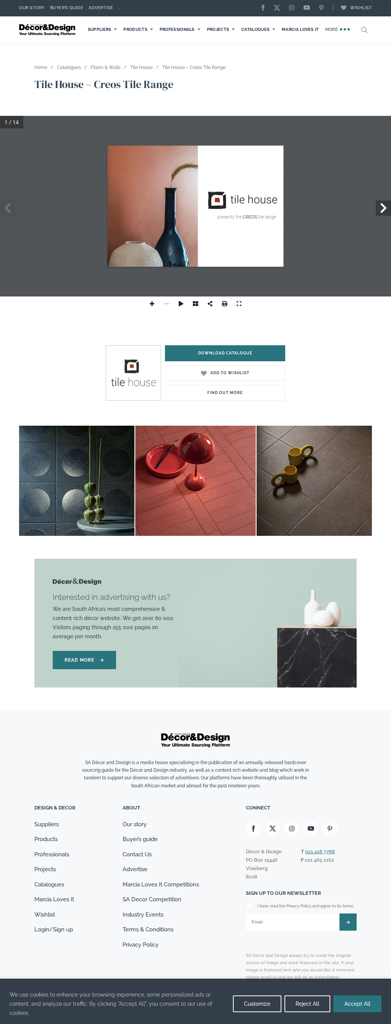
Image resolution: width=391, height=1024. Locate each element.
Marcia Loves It (300, 29)
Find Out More (225, 393)
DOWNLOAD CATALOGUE (225, 353)
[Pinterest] (323, 8)
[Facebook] (265, 8)
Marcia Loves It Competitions (161, 884)
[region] (195, 1001)
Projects (218, 29)
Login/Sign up (53, 929)
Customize (257, 1004)
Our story (32, 7)
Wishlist (361, 7)
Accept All (357, 1004)
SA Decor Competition (152, 899)
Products (135, 29)
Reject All (307, 1004)
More (332, 29)
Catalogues (255, 29)
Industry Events (143, 914)
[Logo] (48, 30)
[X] (279, 8)
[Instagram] (293, 8)
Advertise (101, 7)
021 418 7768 (320, 851)
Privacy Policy (140, 944)
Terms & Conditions (148, 929)
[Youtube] (308, 8)
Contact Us (137, 854)
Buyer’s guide (140, 839)
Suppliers (99, 29)
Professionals (177, 29)
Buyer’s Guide (67, 7)
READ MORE (84, 660)
